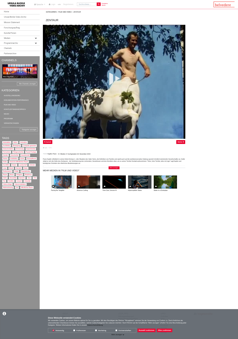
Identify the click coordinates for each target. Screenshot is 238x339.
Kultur (5, 161)
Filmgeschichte (18, 152)
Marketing (102, 330)
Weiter (180, 142)
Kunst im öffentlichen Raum (19, 161)
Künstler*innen (10, 33)
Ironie (22, 158)
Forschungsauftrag (12, 28)
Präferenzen (81, 330)
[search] (87, 4)
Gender (5, 155)
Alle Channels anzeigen (27, 84)
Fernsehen (6, 152)
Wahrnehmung (8, 187)
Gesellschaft (25, 155)
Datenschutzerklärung (95, 325)
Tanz (29, 178)
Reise (12, 174)
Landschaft (23, 165)
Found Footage (31, 152)
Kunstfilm (6, 165)
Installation (14, 158)
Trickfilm (11, 181)
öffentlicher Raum (27, 187)
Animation (23, 142)
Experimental (30, 149)
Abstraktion (7, 142)
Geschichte (14, 155)
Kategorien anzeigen (29, 130)
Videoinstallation (20, 184)
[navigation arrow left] (45, 182)
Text (34, 178)
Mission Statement (12, 22)
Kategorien (51, 12)
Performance (7, 171)
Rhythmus (28, 174)
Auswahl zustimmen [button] (146, 330)
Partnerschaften (125, 330)
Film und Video (10, 105)
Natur (26, 168)
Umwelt (19, 181)
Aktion (15, 142)
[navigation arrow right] (182, 182)
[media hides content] (36, 38)
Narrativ (18, 168)
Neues (6, 114)
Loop (4, 168)
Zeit (17, 187)
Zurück (48, 142)
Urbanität (27, 181)
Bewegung (16, 145)
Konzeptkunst (31, 158)
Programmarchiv (11, 43)
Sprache (22, 178)
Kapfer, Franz (52, 154)
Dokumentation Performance (16, 100)
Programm (8, 119)
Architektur (6, 145)
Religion (19, 174)
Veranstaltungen (11, 123)
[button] (20, 11)
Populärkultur (25, 171)
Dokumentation (8, 149)
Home (6, 12)
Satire (5, 178)
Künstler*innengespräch (15, 109)
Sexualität (13, 178)
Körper (14, 165)
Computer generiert (29, 145)
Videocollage (7, 184)
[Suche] (99, 4)
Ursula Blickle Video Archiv (15, 17)
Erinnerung (20, 149)
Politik (16, 171)
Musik (11, 168)
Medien (7, 38)
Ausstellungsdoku (12, 95)
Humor (5, 158)
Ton (4, 181)
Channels (8, 48)
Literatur (32, 165)
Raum (5, 174)
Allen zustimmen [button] (164, 330)
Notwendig (60, 330)
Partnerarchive (10, 53)
